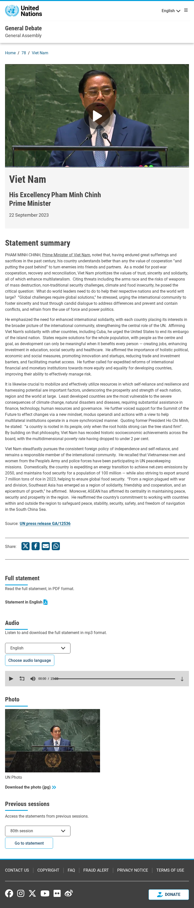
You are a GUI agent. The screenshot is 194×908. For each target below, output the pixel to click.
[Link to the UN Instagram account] (20, 893)
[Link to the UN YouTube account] (45, 893)
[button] (10, 678)
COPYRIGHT (48, 870)
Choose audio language (29, 660)
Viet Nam (40, 53)
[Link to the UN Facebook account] (9, 893)
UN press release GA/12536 (45, 523)
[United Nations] (23, 10)
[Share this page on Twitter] (25, 546)
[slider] (114, 679)
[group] (32, 678)
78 (23, 53)
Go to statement (29, 843)
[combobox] (37, 648)
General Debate (23, 28)
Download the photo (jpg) (28, 787)
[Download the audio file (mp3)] (182, 679)
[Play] (97, 116)
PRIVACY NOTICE (132, 870)
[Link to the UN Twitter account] (32, 893)
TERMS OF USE (170, 870)
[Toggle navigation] (185, 10)
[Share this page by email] (46, 546)
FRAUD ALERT (96, 870)
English (168, 10)
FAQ (71, 870)
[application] (97, 678)
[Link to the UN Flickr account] (57, 893)
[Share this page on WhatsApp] (56, 546)
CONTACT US (17, 870)
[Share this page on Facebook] (36, 546)
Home (10, 53)
